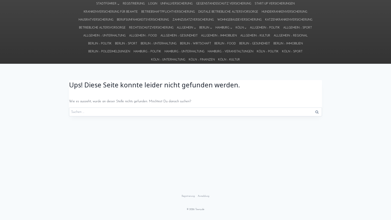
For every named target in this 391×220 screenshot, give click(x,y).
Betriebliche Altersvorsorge (102, 27)
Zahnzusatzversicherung (193, 19)
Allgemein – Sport (297, 27)
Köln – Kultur (229, 59)
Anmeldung (203, 196)
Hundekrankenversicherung (284, 11)
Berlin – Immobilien (288, 43)
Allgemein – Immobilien (219, 35)
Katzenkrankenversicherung (288, 19)
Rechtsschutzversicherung (151, 27)
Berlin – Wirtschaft (195, 43)
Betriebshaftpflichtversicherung (168, 11)
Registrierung (134, 3)
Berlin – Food (225, 43)
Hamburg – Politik (147, 51)
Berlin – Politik (100, 43)
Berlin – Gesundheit (254, 43)
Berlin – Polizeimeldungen (109, 51)
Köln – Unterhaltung (168, 59)
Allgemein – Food (143, 35)
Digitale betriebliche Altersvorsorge (228, 11)
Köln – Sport (292, 51)
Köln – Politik (268, 51)
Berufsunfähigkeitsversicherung (143, 19)
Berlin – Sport (126, 43)
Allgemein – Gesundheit (179, 35)
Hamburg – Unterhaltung (184, 51)
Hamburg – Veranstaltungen (230, 51)
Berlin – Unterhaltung (159, 43)
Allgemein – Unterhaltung (104, 35)
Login (152, 3)
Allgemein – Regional (291, 35)
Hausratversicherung (96, 19)
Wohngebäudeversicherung (239, 19)
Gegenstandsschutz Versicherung (223, 3)
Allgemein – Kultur (255, 35)
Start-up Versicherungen (275, 3)
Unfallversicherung (176, 3)
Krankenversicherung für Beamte (111, 11)
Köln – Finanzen (202, 59)
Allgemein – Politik (265, 27)
